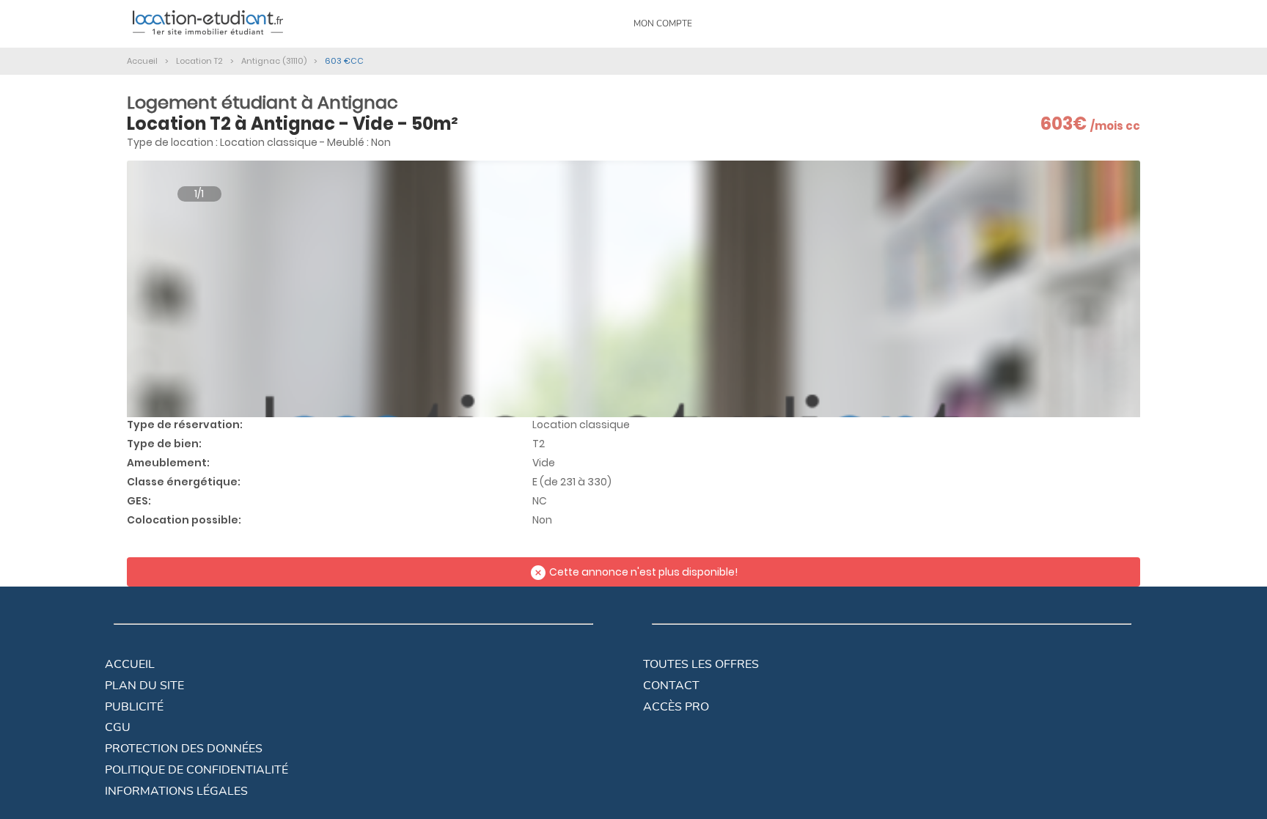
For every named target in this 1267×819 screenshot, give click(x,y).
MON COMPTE (663, 23)
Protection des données (183, 749)
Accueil (130, 664)
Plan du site (144, 685)
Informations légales (176, 791)
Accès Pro (676, 707)
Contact (671, 685)
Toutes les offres (701, 664)
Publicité (134, 707)
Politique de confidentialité (196, 770)
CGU (118, 727)
